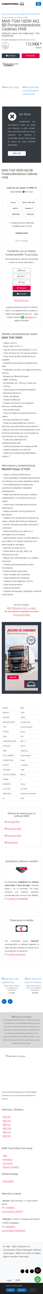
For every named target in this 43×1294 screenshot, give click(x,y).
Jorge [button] (22, 282)
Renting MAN (12, 842)
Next (10, 1001)
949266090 (10, 1227)
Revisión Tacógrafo (11, 1167)
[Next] (37, 93)
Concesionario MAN (21, 615)
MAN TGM (7, 1128)
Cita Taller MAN (13, 822)
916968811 (10, 1208)
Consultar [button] (22, 294)
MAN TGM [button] (17, 153)
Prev (4, 1001)
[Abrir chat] (37, 1270)
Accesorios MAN (14, 835)
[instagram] (32, 1271)
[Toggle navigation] (38, 4)
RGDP (18, 1280)
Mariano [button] (22, 270)
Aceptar (10, 1290)
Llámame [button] (31, 56)
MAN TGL (7, 1124)
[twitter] (27, 1271)
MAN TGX (7, 1117)
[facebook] (22, 1271)
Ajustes (32, 1290)
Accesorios (7, 1163)
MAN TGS (7, 1121)
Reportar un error (21, 300)
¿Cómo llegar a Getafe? (12, 1211)
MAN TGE (7, 1132)
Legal (9, 1280)
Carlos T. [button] (22, 276)
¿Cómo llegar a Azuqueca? (13, 1230)
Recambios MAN (14, 829)
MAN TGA (7, 1136)
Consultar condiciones (16, 954)
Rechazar (21, 1290)
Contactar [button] (12, 56)
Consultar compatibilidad (17, 899)
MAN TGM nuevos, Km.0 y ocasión (21, 608)
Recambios (7, 1159)
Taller (5, 1156)
